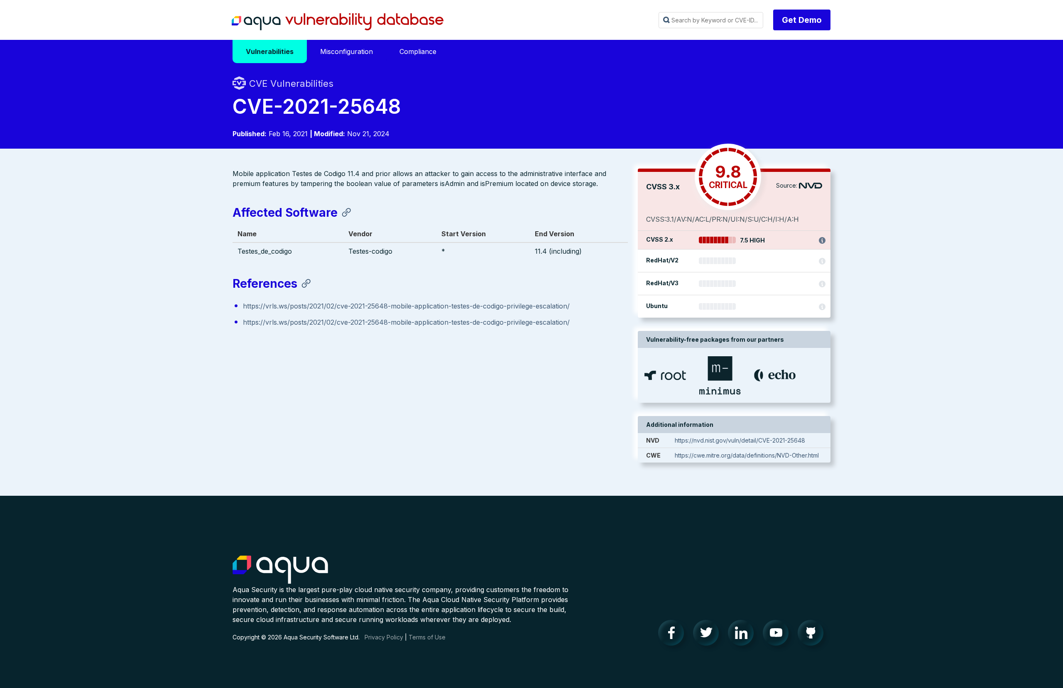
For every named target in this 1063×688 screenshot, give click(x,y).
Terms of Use (427, 637)
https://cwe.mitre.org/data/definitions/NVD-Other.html (747, 455)
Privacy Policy (384, 637)
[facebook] (673, 634)
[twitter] (708, 634)
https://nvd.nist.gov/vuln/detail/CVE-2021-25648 (740, 440)
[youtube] (778, 634)
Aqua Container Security (280, 570)
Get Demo (802, 20)
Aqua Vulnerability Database (337, 22)
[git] (813, 634)
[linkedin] (743, 634)
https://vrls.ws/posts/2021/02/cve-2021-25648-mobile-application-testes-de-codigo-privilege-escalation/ (406, 306)
